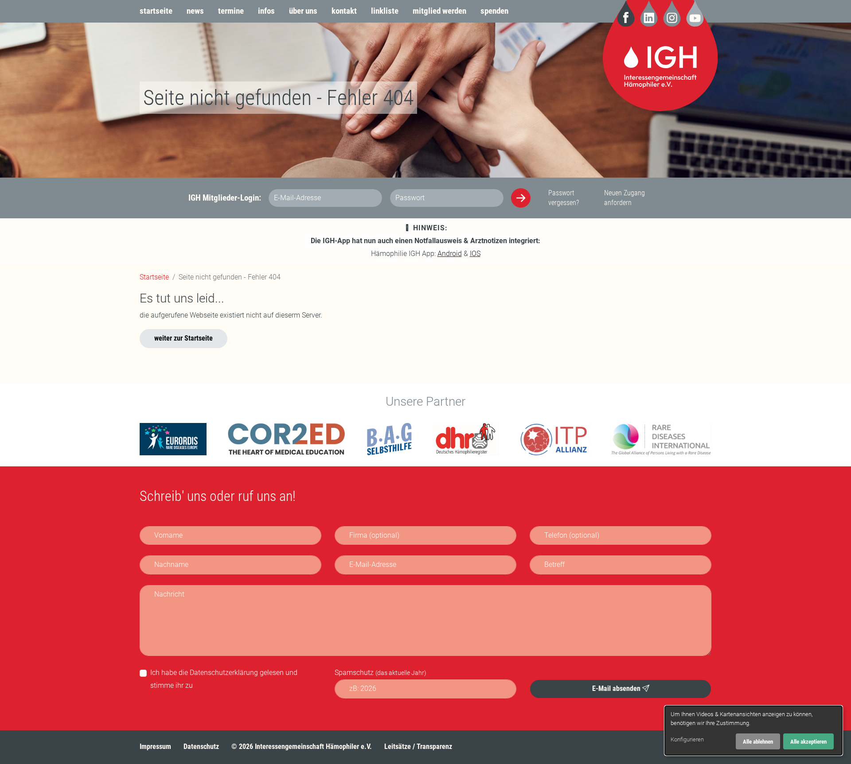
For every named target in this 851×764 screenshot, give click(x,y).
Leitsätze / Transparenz (418, 746)
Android (449, 253)
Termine (231, 11)
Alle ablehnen (758, 741)
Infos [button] (266, 11)
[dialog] (753, 730)
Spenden (494, 11)
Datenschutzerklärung (224, 672)
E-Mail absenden (617, 688)
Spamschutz (380, 672)
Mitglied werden (439, 11)
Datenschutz (201, 746)
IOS (475, 253)
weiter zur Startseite (183, 338)
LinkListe (384, 11)
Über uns (303, 11)
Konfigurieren (687, 739)
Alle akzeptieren (808, 741)
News (195, 11)
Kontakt (344, 11)
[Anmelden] (521, 198)
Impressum (155, 746)
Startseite (156, 11)
